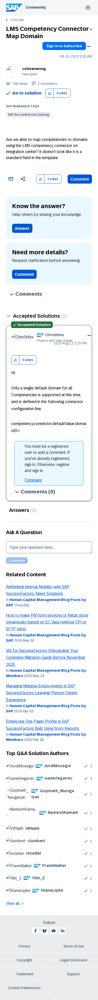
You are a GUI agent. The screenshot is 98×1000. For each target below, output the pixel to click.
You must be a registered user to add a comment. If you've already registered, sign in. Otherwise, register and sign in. (47, 458)
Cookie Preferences (24, 988)
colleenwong (34, 69)
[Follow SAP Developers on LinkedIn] (63, 931)
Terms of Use (73, 946)
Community (36, 7)
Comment (79, 179)
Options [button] (89, 46)
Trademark (24, 974)
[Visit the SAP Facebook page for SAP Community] (35, 931)
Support (73, 974)
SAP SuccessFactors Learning (28, 114)
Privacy (24, 946)
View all (13, 903)
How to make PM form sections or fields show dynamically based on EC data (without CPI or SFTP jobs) (47, 622)
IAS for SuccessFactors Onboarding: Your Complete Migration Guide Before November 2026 (45, 657)
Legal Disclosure (73, 960)
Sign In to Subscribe (64, 46)
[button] (50, 93)
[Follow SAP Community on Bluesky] (44, 931)
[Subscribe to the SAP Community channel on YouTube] (54, 931)
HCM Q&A (17, 20)
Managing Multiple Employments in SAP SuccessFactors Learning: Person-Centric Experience (42, 693)
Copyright (24, 960)
